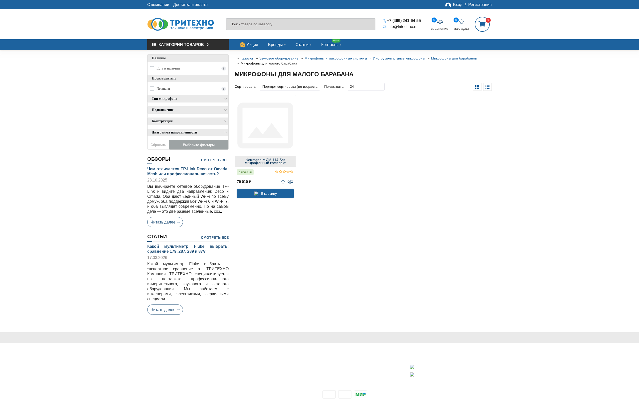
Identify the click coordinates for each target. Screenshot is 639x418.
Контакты (330, 43)
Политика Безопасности (169, 378)
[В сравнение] (290, 181)
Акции (252, 44)
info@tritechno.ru (402, 26)
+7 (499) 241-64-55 (404, 20)
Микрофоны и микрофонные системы (336, 58)
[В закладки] (283, 181)
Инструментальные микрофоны (399, 58)
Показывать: (334, 86)
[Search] (369, 24)
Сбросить (158, 145)
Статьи (302, 44)
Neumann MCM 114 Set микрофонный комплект (265, 161)
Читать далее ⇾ (165, 222)
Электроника (247, 378)
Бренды (275, 44)
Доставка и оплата (190, 4)
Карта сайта (158, 394)
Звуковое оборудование (279, 58)
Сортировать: (246, 86)
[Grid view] (477, 87)
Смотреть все (215, 160)
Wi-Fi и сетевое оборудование (263, 372)
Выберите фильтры (199, 145)
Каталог (247, 58)
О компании (158, 4)
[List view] (487, 87)
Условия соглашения (166, 383)
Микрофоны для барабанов (454, 58)
